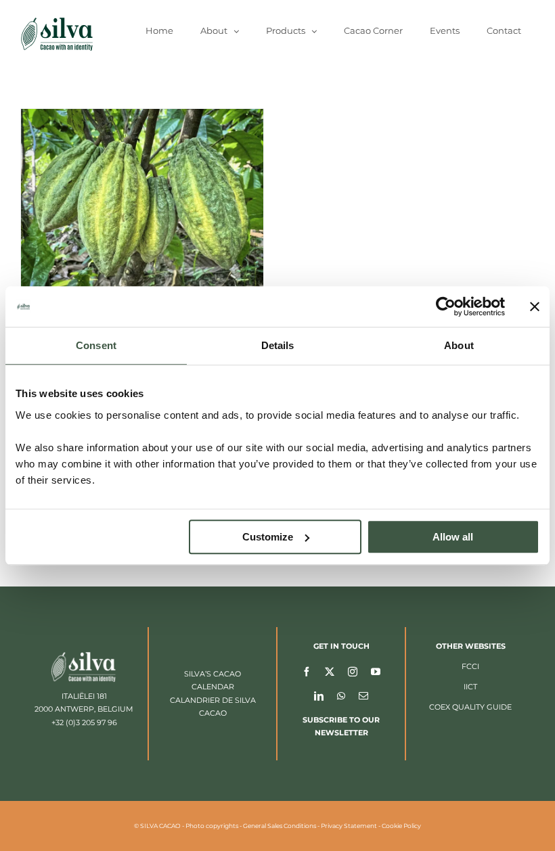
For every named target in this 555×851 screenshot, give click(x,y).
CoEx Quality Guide (470, 707)
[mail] (363, 695)
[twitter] (329, 671)
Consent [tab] (96, 345)
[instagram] (352, 671)
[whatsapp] (341, 695)
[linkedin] (319, 695)
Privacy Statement (349, 825)
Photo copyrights (211, 825)
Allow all (452, 537)
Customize (267, 537)
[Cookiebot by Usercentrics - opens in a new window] (445, 306)
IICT (470, 686)
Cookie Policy (401, 825)
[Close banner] (534, 306)
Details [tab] (277, 345)
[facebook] (306, 671)
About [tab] (459, 345)
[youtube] (375, 671)
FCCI (470, 666)
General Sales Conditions (279, 825)
